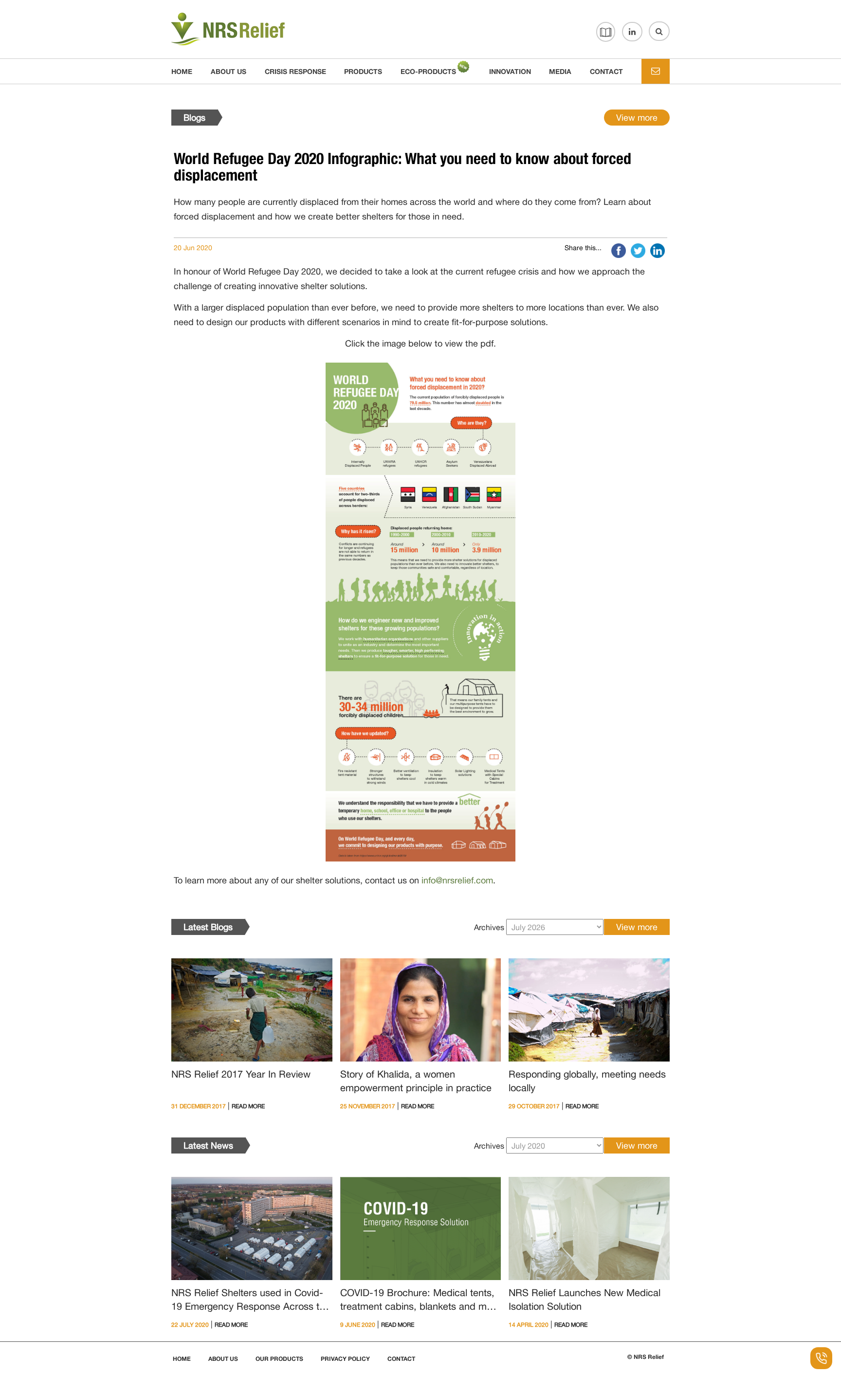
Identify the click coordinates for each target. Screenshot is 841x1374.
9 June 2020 (357, 1325)
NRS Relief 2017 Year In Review (241, 1074)
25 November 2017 (367, 1106)
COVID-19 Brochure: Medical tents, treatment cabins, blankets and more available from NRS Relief (420, 1301)
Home (181, 71)
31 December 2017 (198, 1106)
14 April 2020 (528, 1325)
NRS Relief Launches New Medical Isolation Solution (584, 1299)
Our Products (279, 1359)
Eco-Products (428, 71)
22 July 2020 (190, 1325)
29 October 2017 (534, 1106)
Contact (401, 1359)
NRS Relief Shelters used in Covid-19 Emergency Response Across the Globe (250, 1301)
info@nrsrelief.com (457, 880)
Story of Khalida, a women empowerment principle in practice (416, 1080)
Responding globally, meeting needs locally (587, 1080)
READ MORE (248, 1106)
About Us (223, 1359)
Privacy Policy (345, 1359)
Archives (489, 927)
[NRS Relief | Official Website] (251, 29)
